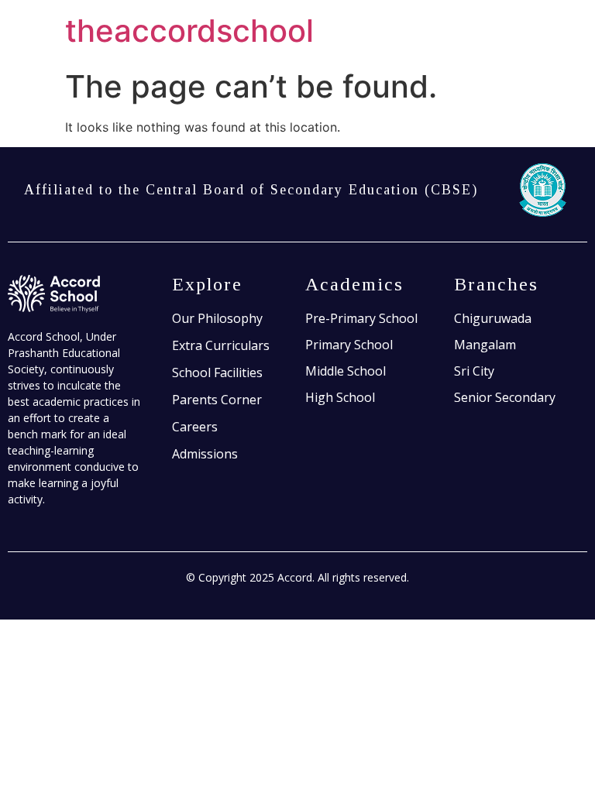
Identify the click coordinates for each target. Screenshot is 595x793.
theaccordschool (189, 31)
